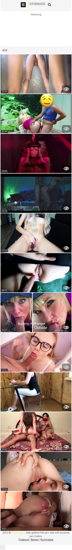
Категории (47, 539)
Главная (24, 539)
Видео (35, 539)
